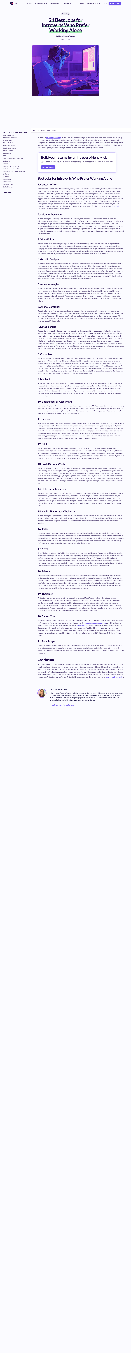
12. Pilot (5, 163)
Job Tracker (28, 3)
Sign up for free (114, 3)
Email (54, 130)
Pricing (82, 3)
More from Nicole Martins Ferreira (62, 705)
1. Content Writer (8, 135)
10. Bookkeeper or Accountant (13, 158)
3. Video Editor (8, 140)
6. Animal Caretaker (9, 148)
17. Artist (6, 176)
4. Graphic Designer (9, 143)
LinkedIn (42, 130)
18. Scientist (7, 179)
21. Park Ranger (8, 187)
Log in (105, 3)
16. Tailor (6, 174)
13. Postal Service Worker (11, 166)
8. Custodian (7, 153)
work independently (53, 138)
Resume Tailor (54, 3)
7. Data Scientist (8, 150)
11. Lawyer (6, 161)
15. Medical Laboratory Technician (14, 171)
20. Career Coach (8, 184)
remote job (115, 206)
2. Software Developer (10, 138)
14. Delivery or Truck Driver (12, 169)
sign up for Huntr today (114, 677)
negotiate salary (82, 625)
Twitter (48, 130)
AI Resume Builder (41, 3)
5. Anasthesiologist (9, 145)
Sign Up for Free (48, 167)
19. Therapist (7, 182)
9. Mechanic (7, 156)
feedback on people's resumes (95, 623)
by (65, 36)
